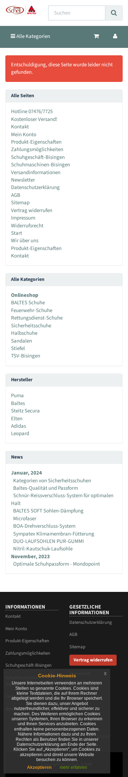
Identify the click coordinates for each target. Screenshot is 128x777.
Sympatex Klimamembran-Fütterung (53, 534)
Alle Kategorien (32, 36)
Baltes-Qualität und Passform (45, 488)
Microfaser (24, 518)
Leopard (20, 433)
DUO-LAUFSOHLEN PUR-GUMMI (48, 541)
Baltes (18, 403)
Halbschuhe (24, 333)
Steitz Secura (25, 411)
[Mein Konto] (115, 36)
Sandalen (21, 341)
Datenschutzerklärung (35, 187)
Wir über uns (24, 240)
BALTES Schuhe (28, 302)
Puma (17, 395)
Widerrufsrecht (27, 225)
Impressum (23, 218)
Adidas (18, 426)
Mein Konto (23, 134)
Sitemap (20, 202)
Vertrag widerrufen (31, 210)
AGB (15, 195)
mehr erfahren (73, 767)
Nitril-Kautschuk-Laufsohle (43, 549)
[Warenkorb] (96, 36)
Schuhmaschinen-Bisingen (40, 164)
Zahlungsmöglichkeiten (37, 149)
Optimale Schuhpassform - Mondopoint (56, 564)
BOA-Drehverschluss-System (44, 526)
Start (16, 233)
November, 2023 (30, 556)
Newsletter (23, 180)
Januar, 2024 (26, 473)
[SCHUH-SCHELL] (21, 10)
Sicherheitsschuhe (31, 325)
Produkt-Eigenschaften (36, 142)
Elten (16, 418)
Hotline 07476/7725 (32, 111)
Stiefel (18, 348)
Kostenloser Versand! (34, 119)
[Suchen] (114, 13)
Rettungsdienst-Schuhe (37, 318)
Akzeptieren (39, 767)
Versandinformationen (35, 172)
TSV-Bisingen (25, 356)
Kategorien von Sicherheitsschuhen (52, 480)
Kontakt (20, 127)
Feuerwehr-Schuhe (31, 310)
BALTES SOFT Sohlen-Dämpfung (48, 511)
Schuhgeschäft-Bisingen (38, 157)
